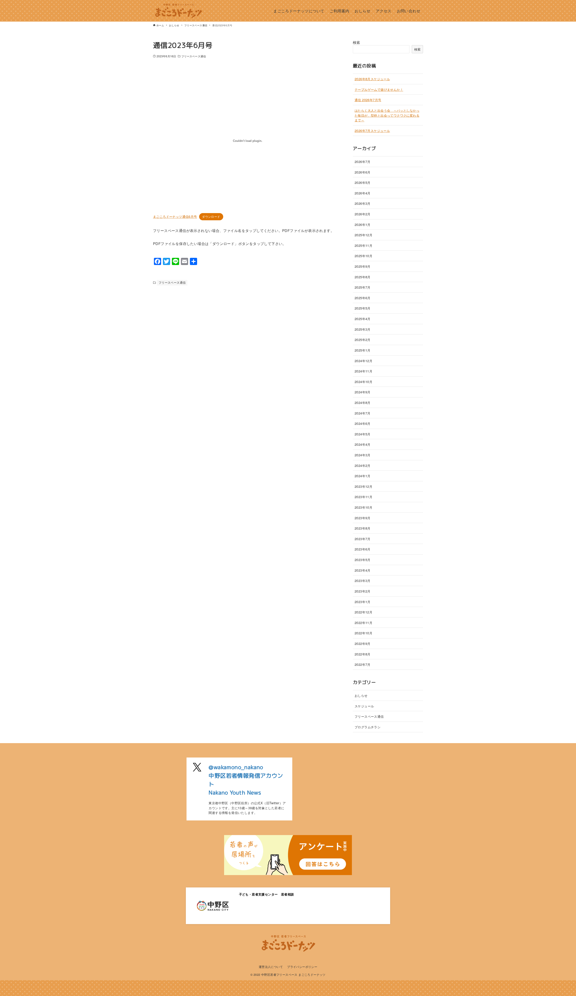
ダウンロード (211, 216)
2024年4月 (363, 444)
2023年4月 (363, 570)
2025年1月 (363, 350)
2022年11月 (363, 622)
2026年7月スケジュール (372, 130)
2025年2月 (363, 339)
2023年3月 (363, 580)
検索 (356, 42)
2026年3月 (363, 203)
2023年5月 (363, 559)
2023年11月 (363, 496)
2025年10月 (363, 255)
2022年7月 (363, 664)
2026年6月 (363, 172)
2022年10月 (363, 633)
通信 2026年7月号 (368, 99)
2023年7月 (363, 538)
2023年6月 (363, 549)
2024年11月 (363, 371)
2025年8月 (363, 276)
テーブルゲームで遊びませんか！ (379, 89)
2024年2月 (363, 465)
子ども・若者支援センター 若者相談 (266, 894)
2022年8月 (363, 654)
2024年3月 (363, 454)
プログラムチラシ (367, 726)
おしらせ (361, 695)
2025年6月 (363, 297)
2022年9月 (363, 643)
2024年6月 (363, 423)
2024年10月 (363, 381)
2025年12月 (363, 234)
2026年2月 (363, 214)
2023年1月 (363, 601)
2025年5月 (363, 308)
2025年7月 (363, 287)
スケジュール (364, 706)
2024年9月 (363, 392)
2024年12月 (363, 360)
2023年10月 (363, 507)
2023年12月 (363, 486)
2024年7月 (363, 413)
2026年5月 (363, 182)
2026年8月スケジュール (372, 78)
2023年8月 (363, 528)
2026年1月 (363, 224)
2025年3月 (363, 329)
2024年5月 (363, 434)
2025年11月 (363, 245)
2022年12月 (363, 612)
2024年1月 (363, 475)
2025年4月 (363, 318)
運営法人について (271, 967)
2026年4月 (363, 193)
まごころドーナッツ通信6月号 (175, 216)
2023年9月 (363, 517)
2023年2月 (363, 591)
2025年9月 (363, 266)
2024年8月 (363, 402)
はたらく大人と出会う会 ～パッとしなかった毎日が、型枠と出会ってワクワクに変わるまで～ (387, 115)
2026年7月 (363, 161)
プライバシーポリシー (302, 967)
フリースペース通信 (193, 56)
